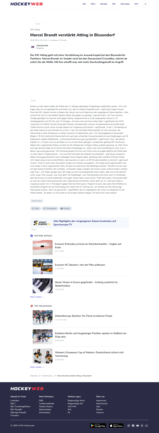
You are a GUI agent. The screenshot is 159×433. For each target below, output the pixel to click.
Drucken (66, 208)
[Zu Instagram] (129, 426)
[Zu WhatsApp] (147, 426)
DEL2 (12, 403)
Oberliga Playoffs (18, 412)
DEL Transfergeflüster (20, 406)
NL (69, 412)
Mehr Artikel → (37, 297)
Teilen (37, 208)
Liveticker (14, 400)
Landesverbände (46, 403)
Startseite (34, 376)
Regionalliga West (76, 400)
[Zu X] (142, 426)
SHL (70, 409)
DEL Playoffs (16, 409)
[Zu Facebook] (133, 426)
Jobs (98, 406)
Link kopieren (51, 208)
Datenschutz (102, 403)
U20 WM (72, 406)
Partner (99, 409)
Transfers (14, 415)
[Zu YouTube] (138, 426)
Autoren (100, 412)
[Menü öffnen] (145, 4)
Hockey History (46, 406)
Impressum (101, 400)
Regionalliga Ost (75, 403)
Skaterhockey (47, 376)
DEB (41, 400)
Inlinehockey (44, 412)
